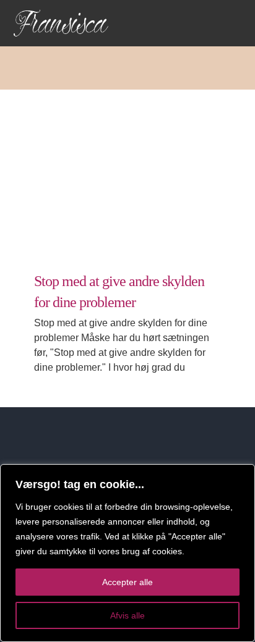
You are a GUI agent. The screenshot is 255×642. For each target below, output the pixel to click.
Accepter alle (127, 582)
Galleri (143, 142)
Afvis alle (127, 615)
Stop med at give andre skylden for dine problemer (112, 142)
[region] (127, 553)
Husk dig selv (127, 205)
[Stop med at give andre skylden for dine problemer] (127, 171)
